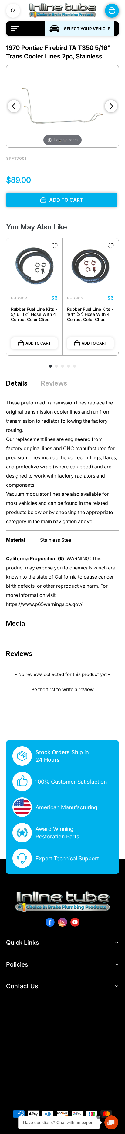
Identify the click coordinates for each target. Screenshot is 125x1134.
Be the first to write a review (62, 689)
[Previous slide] (14, 106)
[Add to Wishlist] (55, 246)
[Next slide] (111, 106)
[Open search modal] (13, 11)
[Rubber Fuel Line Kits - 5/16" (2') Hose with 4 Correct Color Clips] (34, 266)
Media (15, 623)
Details (17, 383)
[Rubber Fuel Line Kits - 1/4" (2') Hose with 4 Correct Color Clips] (90, 266)
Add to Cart (38, 343)
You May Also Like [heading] (36, 226)
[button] (62, 688)
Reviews (54, 383)
